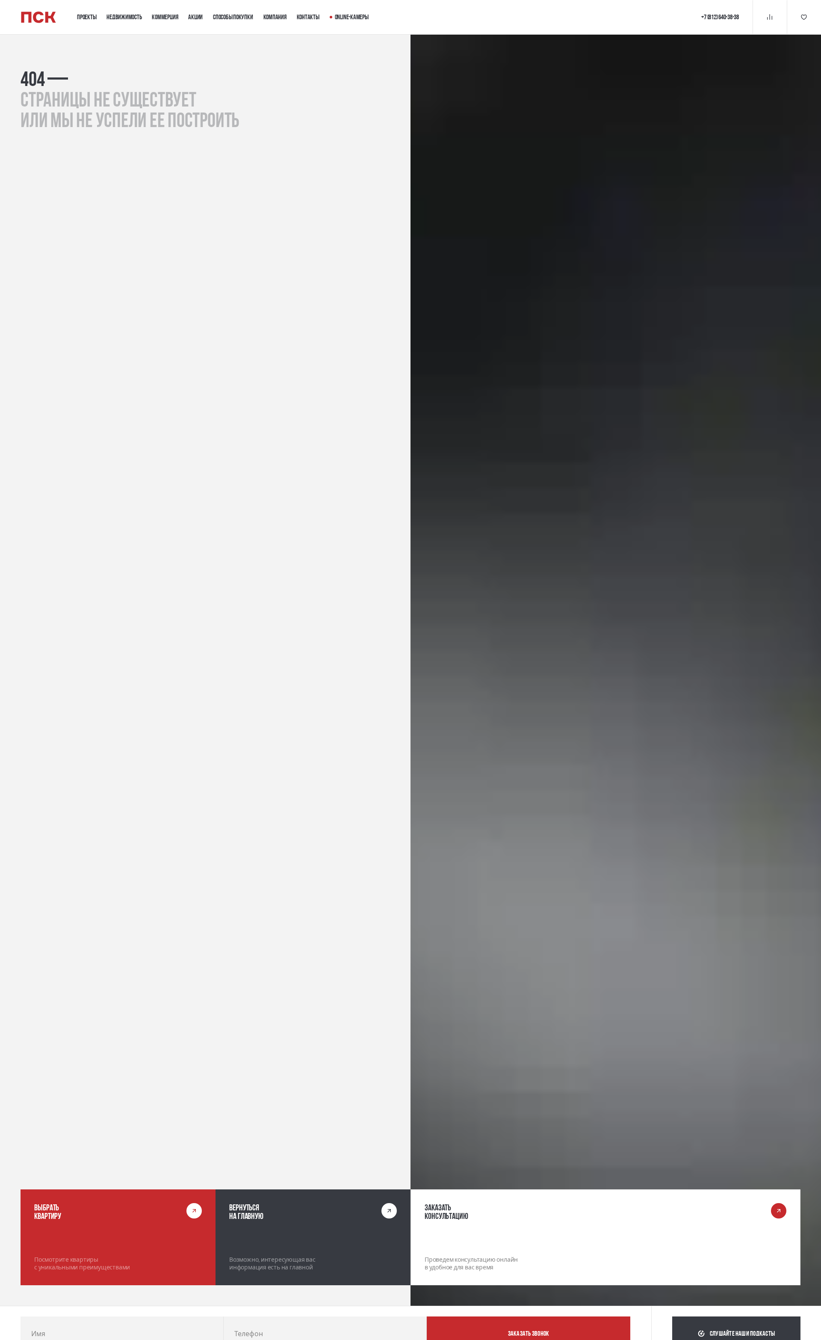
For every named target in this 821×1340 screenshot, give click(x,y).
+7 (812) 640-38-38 (720, 17)
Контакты (308, 17)
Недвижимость (124, 17)
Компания (274, 17)
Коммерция (165, 17)
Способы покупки (233, 17)
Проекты (86, 17)
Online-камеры (352, 17)
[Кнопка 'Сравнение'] (770, 17)
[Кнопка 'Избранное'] (804, 17)
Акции (195, 17)
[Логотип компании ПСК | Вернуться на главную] (38, 17)
